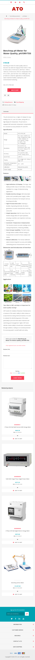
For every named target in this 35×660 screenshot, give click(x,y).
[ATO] (6, 16)
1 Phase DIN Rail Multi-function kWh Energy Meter (17, 427)
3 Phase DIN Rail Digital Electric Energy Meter (18, 531)
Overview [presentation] (5, 111)
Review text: (6, 355)
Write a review (7, 57)
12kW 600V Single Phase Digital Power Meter (17, 479)
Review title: (6, 349)
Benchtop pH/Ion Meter (17, 582)
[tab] (17, 111)
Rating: (18, 371)
